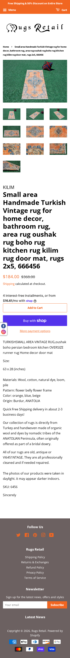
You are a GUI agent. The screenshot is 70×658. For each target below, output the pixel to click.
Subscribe (57, 605)
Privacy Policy (35, 572)
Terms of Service (35, 578)
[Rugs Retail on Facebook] (26, 536)
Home (6, 47)
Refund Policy (35, 567)
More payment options (35, 331)
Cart (64, 10)
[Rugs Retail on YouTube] (51, 536)
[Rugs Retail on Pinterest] (35, 536)
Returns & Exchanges (35, 562)
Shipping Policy (35, 557)
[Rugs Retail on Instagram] (43, 536)
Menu (12, 10)
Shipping (9, 284)
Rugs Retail (39, 631)
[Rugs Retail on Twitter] (18, 536)
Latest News (35, 617)
